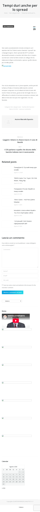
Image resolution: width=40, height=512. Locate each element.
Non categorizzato (8, 26)
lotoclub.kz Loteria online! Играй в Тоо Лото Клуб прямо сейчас (24, 211)
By (28, 107)
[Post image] (7, 170)
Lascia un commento (25, 109)
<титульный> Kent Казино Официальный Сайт (23, 222)
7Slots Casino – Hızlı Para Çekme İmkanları (24, 201)
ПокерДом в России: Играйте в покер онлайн (24, 190)
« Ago (3, 488)
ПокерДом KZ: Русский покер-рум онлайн (25, 168)
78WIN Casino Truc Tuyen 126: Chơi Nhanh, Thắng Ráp (25, 179)
